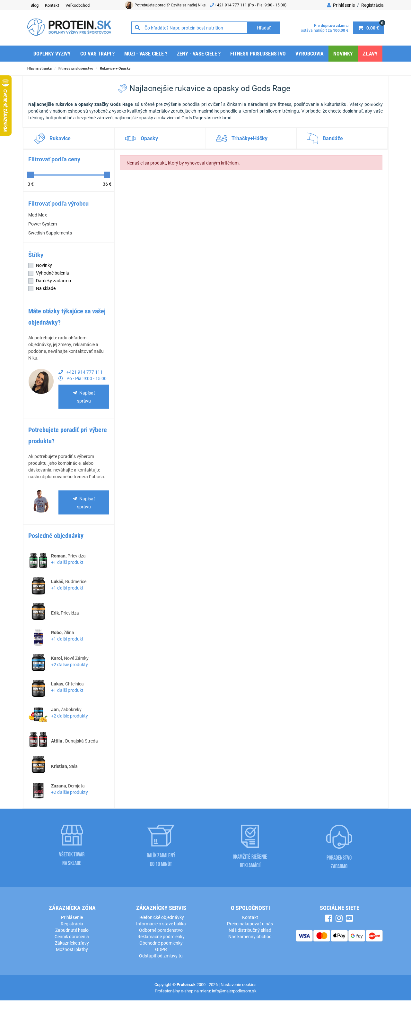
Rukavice (60, 138)
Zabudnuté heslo (72, 930)
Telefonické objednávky (161, 917)
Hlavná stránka (39, 68)
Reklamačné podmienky (161, 936)
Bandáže (333, 138)
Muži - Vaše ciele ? (145, 53)
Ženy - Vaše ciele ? (199, 53)
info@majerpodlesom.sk (234, 991)
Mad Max (37, 215)
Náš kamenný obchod (250, 936)
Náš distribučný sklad (250, 930)
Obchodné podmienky (161, 943)
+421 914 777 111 (231, 4)
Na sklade (46, 288)
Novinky (343, 53)
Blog (35, 5)
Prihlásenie (343, 5)
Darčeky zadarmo (53, 280)
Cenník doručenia (72, 936)
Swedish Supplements (50, 233)
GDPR (161, 949)
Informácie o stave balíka (161, 924)
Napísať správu (86, 397)
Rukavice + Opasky (115, 68)
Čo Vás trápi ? (97, 53)
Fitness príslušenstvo (258, 53)
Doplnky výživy (52, 53)
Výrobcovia (309, 53)
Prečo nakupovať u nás (250, 924)
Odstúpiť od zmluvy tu (161, 956)
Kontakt (52, 5)
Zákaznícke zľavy (72, 943)
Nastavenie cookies (239, 984)
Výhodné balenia (52, 273)
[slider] (30, 175)
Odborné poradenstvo (161, 930)
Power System (42, 224)
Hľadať (264, 28)
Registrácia (372, 5)
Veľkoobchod (78, 5)
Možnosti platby (72, 949)
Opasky (149, 138)
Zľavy (370, 53)
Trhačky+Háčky (249, 138)
